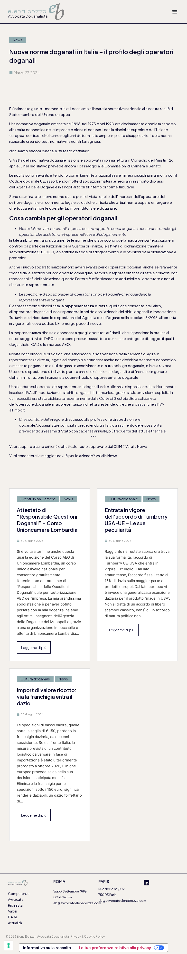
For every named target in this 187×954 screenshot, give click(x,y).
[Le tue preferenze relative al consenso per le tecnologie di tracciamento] (8, 945)
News (17, 39)
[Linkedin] (146, 883)
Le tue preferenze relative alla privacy (115, 947)
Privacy (76, 936)
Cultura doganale (123, 498)
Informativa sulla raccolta (47, 947)
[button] (175, 12)
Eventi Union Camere (37, 498)
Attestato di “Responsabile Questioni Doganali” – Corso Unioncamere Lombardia (47, 520)
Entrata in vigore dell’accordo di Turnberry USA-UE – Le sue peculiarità (136, 520)
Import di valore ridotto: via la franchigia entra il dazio (46, 697)
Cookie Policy (94, 936)
